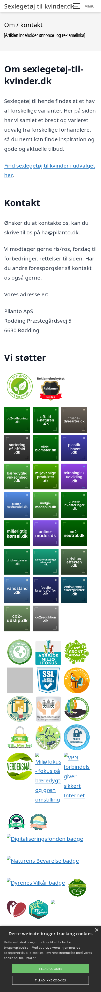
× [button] (96, 930)
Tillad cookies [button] (50, 969)
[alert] (50, 959)
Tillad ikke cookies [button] (50, 980)
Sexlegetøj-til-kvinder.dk (39, 6)
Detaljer (30, 958)
